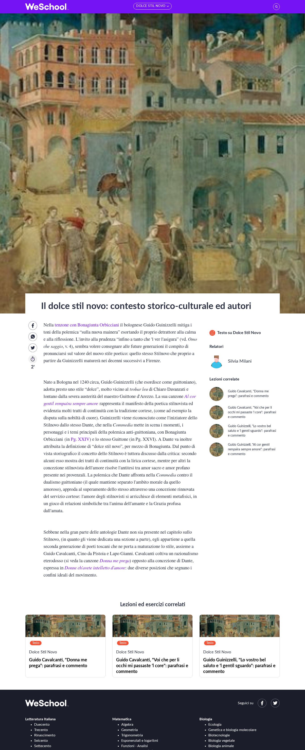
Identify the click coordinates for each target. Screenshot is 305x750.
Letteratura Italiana (40, 719)
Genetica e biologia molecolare (232, 730)
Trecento (41, 730)
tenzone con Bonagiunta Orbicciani (87, 325)
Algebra (127, 724)
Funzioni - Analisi (134, 746)
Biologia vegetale (221, 740)
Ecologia (214, 724)
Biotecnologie (219, 735)
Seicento (41, 740)
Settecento (42, 746)
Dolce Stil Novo (247, 333)
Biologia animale (221, 746)
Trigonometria (132, 735)
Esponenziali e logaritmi (139, 740)
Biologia (205, 719)
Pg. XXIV (80, 439)
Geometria (129, 730)
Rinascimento (44, 735)
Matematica (121, 719)
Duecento (42, 724)
